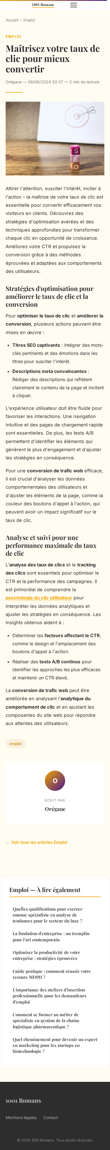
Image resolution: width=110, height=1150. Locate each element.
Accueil (12, 20)
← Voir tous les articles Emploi (36, 842)
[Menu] (73, 5)
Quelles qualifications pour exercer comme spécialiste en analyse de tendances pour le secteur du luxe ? (47, 915)
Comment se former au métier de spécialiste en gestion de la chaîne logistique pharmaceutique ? (46, 1020)
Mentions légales (21, 1117)
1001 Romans (23, 1100)
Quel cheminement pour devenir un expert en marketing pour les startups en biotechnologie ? (55, 1045)
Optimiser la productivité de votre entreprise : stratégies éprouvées (46, 955)
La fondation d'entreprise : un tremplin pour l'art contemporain (51, 936)
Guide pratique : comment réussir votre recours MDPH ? (52, 974)
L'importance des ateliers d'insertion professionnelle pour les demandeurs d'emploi (49, 996)
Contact (50, 1117)
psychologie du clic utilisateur (39, 597)
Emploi (29, 20)
